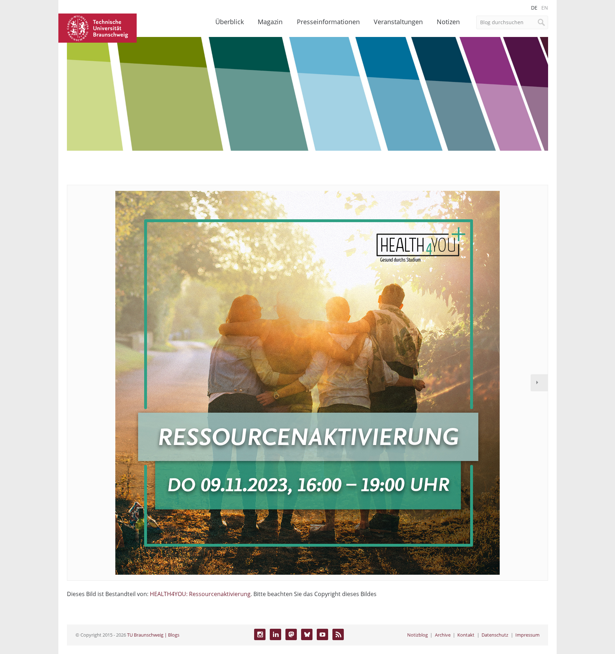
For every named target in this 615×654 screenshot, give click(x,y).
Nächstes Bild (539, 382)
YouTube (322, 634)
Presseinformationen (328, 21)
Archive (443, 635)
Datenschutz (495, 635)
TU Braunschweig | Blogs (153, 635)
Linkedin (275, 634)
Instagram (260, 634)
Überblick (229, 21)
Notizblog (417, 635)
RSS (338, 634)
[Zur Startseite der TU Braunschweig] (97, 27)
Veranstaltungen (398, 21)
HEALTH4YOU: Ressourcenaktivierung (200, 594)
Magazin (270, 21)
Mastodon (291, 634)
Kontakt (465, 635)
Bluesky (306, 634)
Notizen (448, 21)
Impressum (527, 635)
